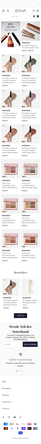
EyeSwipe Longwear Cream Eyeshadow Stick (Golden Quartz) (10, 150)
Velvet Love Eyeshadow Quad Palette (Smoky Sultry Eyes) (29, 185)
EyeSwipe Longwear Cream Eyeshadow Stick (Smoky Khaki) (29, 80)
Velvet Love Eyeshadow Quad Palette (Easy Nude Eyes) (28, 255)
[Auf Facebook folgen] (3, 417)
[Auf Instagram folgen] (9, 417)
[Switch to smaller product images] (38, 16)
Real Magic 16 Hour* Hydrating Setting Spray (30, 302)
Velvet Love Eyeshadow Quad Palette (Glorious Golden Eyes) (8, 220)
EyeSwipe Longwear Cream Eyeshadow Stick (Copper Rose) (29, 150)
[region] (20, 360)
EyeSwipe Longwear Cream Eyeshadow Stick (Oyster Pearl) (9, 115)
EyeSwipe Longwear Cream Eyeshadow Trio (30, 46)
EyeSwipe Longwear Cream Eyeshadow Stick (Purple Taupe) (29, 115)
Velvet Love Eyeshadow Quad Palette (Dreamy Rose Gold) (10, 255)
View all (20, 315)
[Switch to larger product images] (34, 16)
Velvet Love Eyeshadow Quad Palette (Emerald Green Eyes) (30, 220)
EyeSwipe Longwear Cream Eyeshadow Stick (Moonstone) (9, 80)
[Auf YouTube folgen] (15, 417)
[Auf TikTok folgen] (20, 417)
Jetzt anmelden (30, 344)
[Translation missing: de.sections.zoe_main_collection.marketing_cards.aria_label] (10, 34)
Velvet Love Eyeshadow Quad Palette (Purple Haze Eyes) (9, 185)
